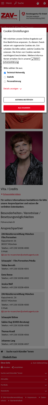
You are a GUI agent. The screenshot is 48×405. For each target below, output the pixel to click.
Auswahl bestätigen (24, 100)
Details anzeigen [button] (10, 89)
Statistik (10, 77)
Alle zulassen (24, 108)
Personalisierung (14, 81)
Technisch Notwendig (16, 73)
